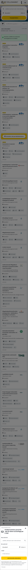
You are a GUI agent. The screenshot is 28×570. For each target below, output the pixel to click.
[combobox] (12, 540)
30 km (22, 547)
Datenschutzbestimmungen (6, 562)
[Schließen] (25, 528)
